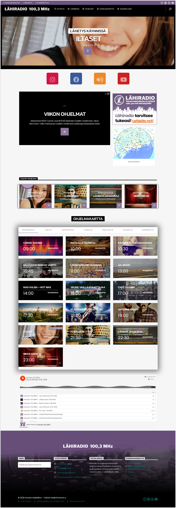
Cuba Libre (71, 196)
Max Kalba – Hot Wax (37, 287)
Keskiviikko (68, 230)
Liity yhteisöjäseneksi (136, 469)
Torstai (88, 230)
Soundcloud (126, 8)
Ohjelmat (89, 8)
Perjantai (107, 230)
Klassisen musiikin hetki (86, 309)
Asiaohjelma (96, 187)
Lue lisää (93, 475)
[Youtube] (123, 78)
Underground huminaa (86, 265)
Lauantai (128, 230)
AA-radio (124, 265)
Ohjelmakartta (107, 8)
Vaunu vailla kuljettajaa (88, 287)
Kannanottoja (43, 2)
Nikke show (141, 196)
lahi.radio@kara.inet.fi (67, 473)
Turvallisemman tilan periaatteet (50, 501)
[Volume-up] (100, 78)
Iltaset (88, 38)
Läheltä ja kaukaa (106, 196)
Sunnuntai (147, 230)
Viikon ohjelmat (65, 114)
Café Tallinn (126, 287)
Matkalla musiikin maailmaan (83, 243)
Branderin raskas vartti (39, 265)
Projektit (28, 2)
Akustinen (60, 187)
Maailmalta (79, 187)
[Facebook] (76, 78)
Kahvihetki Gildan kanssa (135, 243)
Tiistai (48, 230)
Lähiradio (74, 8)
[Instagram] (52, 78)
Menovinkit (109, 187)
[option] (35, 196)
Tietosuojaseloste (77, 501)
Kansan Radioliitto (12, 2)
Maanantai (28, 230)
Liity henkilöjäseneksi (136, 466)
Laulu (69, 187)
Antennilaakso (128, 309)
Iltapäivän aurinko (35, 309)
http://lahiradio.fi (65, 464)
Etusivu (61, 8)
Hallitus (131, 472)
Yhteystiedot (26, 501)
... (64, 108)
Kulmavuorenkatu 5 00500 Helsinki (72, 477)
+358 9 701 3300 (64, 468)
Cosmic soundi (32, 243)
